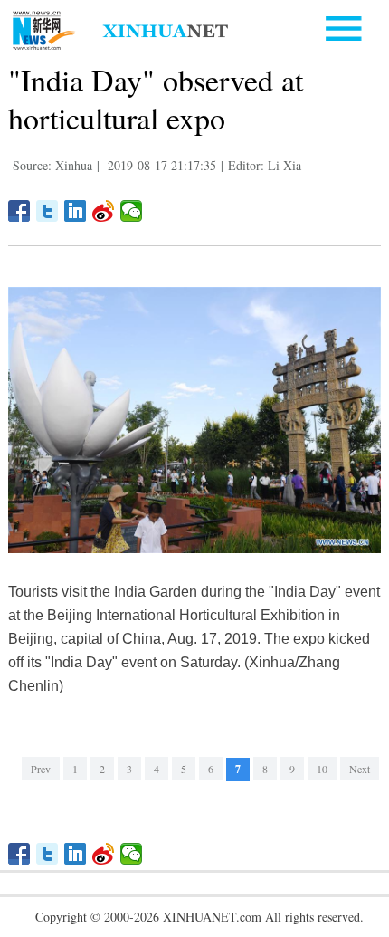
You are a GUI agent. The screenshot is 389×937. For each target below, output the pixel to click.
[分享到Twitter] (47, 211)
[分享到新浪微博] (103, 211)
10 (322, 768)
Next (359, 768)
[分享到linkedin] (75, 211)
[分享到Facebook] (19, 211)
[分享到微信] (131, 211)
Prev (41, 768)
